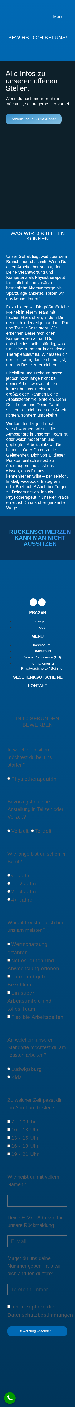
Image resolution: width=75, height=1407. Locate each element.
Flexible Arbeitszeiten (37, 1017)
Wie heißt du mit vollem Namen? (33, 1180)
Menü (59, 16)
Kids (16, 1077)
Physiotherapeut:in (34, 779)
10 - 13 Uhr (25, 1130)
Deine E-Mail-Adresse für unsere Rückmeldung (35, 1221)
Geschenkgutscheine (37, 677)
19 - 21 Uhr (25, 1154)
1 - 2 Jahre (24, 883)
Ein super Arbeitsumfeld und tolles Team (29, 1001)
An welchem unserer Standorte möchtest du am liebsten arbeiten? (37, 1047)
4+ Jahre (22, 900)
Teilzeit (43, 831)
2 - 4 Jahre (24, 891)
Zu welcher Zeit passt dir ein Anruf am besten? (35, 1103)
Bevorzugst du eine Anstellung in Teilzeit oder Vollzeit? (35, 809)
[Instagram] (42, 602)
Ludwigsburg (26, 1069)
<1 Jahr (20, 875)
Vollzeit (20, 831)
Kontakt (37, 685)
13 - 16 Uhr (25, 1138)
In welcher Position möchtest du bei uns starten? (30, 757)
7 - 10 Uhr (23, 1122)
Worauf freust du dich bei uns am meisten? (35, 926)
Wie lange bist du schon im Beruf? (37, 857)
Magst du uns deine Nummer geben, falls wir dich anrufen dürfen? (34, 1265)
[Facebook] (33, 602)
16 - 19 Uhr (25, 1146)
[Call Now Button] (10, 1398)
